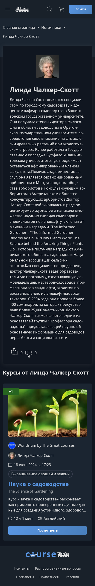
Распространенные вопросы (58, 568)
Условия (72, 577)
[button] (14, 350)
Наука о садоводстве (38, 484)
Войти (80, 9)
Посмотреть (47, 530)
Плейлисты (25, 577)
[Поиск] (49, 9)
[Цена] (61, 9)
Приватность (49, 577)
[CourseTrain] (22, 9)
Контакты (22, 568)
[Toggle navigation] (8, 9)
